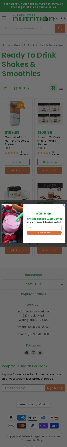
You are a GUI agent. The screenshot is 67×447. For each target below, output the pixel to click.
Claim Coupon (44, 233)
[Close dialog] (63, 206)
